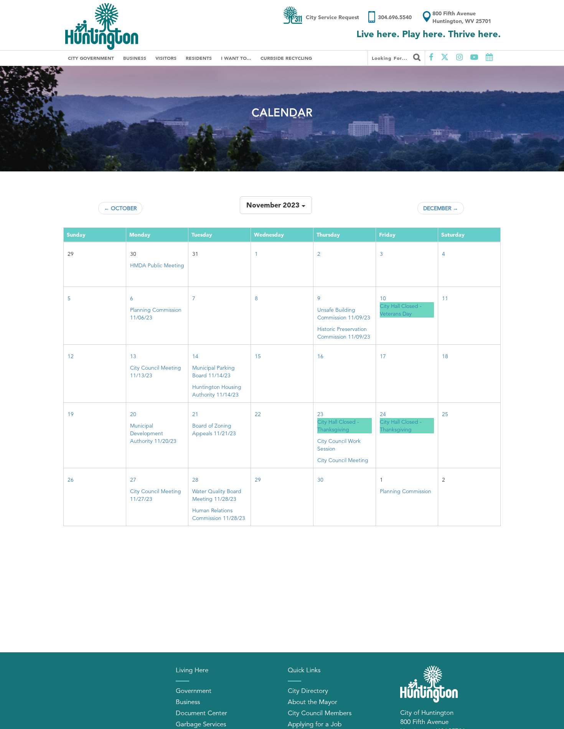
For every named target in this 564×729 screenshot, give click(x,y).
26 (71, 479)
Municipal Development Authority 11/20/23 (153, 433)
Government (193, 691)
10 (383, 298)
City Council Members (319, 713)
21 (195, 414)
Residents (199, 58)
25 (445, 414)
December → (440, 208)
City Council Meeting (342, 460)
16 (320, 356)
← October (120, 208)
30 (320, 479)
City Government (91, 58)
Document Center (201, 713)
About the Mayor (312, 702)
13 (133, 356)
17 (383, 356)
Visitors (165, 58)
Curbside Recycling (286, 58)
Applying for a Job (314, 724)
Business (134, 58)
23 (320, 414)
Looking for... (390, 58)
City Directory (308, 691)
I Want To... (236, 58)
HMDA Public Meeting (157, 265)
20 (133, 414)
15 (258, 356)
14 (195, 356)
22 (258, 414)
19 (71, 414)
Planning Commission (405, 491)
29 (258, 479)
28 (195, 479)
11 (445, 298)
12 (71, 356)
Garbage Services (201, 724)
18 (445, 356)
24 (383, 414)
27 (133, 479)
